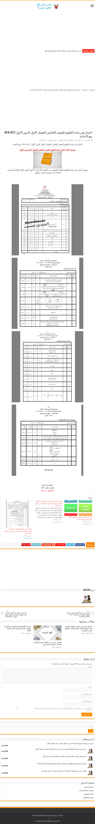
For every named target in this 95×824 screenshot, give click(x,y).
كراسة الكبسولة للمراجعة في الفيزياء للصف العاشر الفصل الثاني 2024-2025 (17, 628)
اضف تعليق (51, 140)
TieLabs (60, 815)
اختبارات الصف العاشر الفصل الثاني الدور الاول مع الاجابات (80, 518)
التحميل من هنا (47, 490)
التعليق (89, 667)
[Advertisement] (47, 28)
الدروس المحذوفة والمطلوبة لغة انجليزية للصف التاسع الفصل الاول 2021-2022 (61, 763)
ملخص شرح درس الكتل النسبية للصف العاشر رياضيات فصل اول (48, 643)
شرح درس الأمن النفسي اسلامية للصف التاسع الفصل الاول (63, 51)
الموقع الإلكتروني (86, 701)
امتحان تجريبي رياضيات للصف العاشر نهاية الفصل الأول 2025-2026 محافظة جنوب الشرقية (78, 628)
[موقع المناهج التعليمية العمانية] (47, 6)
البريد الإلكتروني (86, 694)
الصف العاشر (62, 140)
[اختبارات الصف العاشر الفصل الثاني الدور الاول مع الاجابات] (78, 508)
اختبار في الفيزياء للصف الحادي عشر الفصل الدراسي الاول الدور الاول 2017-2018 (16, 613)
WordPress (44, 815)
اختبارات (84, 90)
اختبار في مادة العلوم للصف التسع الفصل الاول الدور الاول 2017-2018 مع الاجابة (78, 613)
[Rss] (49, 818)
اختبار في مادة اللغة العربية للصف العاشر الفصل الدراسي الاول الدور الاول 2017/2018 (18, 531)
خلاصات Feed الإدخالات (86, 790)
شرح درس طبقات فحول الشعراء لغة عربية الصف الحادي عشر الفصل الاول (70, 743)
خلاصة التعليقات (88, 794)
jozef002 (87, 140)
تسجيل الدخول (88, 787)
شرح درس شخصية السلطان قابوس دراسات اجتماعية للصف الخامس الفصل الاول (61, 749)
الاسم (89, 687)
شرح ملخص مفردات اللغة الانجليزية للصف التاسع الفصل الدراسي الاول (64, 756)
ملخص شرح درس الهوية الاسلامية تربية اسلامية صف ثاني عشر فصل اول (63, 771)
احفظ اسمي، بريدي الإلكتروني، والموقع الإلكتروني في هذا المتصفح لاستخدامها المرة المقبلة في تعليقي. (63, 709)
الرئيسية (92, 90)
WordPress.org (88, 798)
